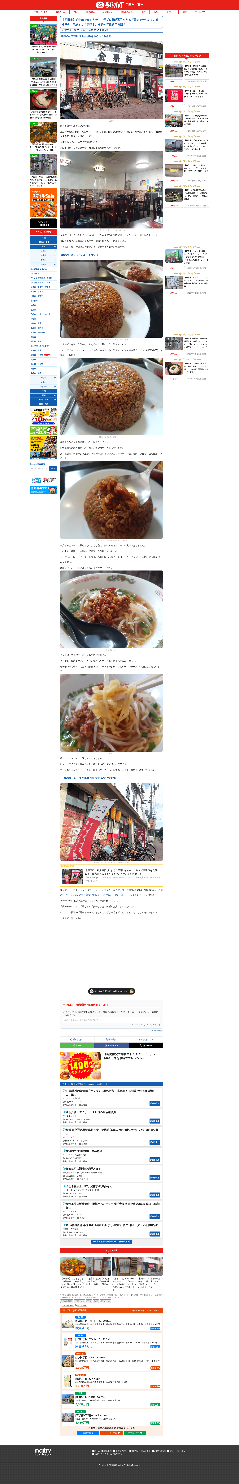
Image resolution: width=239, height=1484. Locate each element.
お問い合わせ (160, 1451)
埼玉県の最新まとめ (39, 269)
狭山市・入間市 (37, 364)
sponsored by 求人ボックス (99, 1084)
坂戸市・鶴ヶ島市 (38, 332)
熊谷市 (33, 319)
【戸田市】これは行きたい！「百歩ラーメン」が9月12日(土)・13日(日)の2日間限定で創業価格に (43, 115)
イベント (170, 12)
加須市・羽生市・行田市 (40, 287)
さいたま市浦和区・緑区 (40, 283)
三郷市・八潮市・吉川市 (40, 314)
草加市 (33, 310)
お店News (107, 12)
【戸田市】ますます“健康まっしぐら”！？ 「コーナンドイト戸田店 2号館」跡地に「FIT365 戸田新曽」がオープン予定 (196, 257)
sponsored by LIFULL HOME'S (145, 1310)
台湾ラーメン (79, 1301)
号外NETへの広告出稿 (140, 1451)
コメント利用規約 (156, 1031)
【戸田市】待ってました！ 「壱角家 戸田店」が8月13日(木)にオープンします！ (196, 94)
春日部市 (34, 301)
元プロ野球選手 (66, 1301)
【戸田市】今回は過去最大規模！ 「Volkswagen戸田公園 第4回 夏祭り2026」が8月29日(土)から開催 (44, 82)
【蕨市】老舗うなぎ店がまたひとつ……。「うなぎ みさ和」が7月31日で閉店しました (196, 168)
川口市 (33, 337)
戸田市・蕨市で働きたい (74, 1084)
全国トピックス (41, 12)
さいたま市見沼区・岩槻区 (41, 278)
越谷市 (33, 305)
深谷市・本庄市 (37, 373)
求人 (76, 12)
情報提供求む (121, 1451)
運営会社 (108, 1451)
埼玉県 (105, 30)
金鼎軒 (95, 1301)
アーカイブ (200, 12)
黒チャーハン (105, 1301)
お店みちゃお (127, 12)
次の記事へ (144, 1039)
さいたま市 (35, 274)
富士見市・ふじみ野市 (40, 346)
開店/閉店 (90, 12)
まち (143, 12)
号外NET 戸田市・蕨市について (108, 1454)
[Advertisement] (187, 34)
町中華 (88, 1301)
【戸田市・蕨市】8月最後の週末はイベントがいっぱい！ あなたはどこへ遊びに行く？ (43, 49)
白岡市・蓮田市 (37, 296)
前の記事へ (78, 1039)
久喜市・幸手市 (37, 292)
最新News (60, 12)
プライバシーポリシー (179, 1451)
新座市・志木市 (37, 350)
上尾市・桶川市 (37, 328)
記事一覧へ (111, 1039)
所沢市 (33, 360)
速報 (185, 12)
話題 (156, 12)
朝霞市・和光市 (40, 355)
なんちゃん (82, 1305)
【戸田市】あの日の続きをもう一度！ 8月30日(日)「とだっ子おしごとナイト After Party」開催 (43, 147)
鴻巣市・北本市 (37, 323)
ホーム (97, 1451)
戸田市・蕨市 (134, 5)
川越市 (33, 369)
